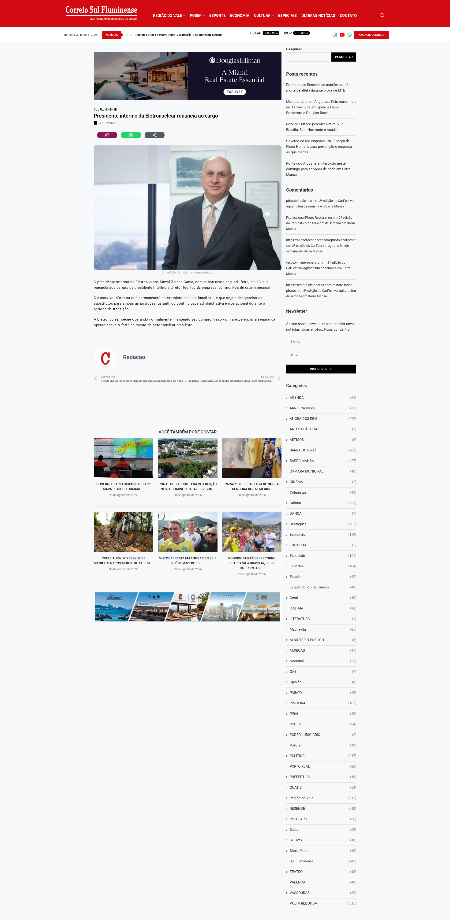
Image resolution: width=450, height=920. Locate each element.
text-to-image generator (303, 262)
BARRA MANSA (323, 461)
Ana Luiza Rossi (323, 408)
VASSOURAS (323, 893)
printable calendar (299, 201)
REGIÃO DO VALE (167, 15)
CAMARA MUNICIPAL (323, 471)
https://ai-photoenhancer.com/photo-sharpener (321, 240)
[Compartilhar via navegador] (155, 135)
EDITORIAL (323, 545)
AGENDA (323, 397)
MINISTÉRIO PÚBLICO (323, 640)
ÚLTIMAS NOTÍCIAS (318, 15)
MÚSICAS (323, 650)
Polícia (323, 745)
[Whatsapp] (349, 34)
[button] (127, 35)
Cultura (323, 503)
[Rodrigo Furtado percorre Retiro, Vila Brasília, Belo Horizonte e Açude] (251, 532)
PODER (196, 15)
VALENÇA (323, 882)
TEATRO (323, 872)
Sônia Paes (323, 851)
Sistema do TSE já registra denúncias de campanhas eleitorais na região (179, 35)
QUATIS (323, 787)
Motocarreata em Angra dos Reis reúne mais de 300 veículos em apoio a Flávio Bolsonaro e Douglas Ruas (321, 107)
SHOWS (323, 840)
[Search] (382, 15)
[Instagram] (334, 34)
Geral (323, 598)
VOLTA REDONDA (323, 903)
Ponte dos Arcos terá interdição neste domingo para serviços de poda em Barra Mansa (318, 169)
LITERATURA (323, 619)
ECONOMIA (239, 15)
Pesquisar (294, 49)
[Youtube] (342, 34)
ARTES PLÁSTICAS (323, 429)
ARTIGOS (323, 440)
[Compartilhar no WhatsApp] (131, 135)
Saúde (323, 830)
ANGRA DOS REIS (323, 419)
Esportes (323, 566)
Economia (323, 534)
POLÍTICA (323, 756)
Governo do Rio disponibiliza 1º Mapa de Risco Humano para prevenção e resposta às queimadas (319, 146)
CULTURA (262, 15)
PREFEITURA (323, 777)
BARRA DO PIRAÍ (323, 450)
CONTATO (348, 15)
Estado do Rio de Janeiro (323, 587)
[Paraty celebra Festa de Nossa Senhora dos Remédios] (251, 458)
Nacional (323, 661)
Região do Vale (323, 798)
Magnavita (323, 629)
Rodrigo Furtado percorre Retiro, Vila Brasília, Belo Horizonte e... (251, 563)
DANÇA (323, 513)
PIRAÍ (323, 714)
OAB (323, 671)
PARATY (323, 693)
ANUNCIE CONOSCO (371, 35)
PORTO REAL (323, 766)
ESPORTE (217, 15)
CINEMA (323, 482)
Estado (323, 577)
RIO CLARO (323, 819)
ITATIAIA (323, 608)
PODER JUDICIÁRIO (323, 735)
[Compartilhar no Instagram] (107, 135)
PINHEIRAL (323, 703)
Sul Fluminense (105, 109)
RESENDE (323, 808)
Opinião (323, 682)
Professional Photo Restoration (309, 217)
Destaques (323, 524)
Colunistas (323, 492)
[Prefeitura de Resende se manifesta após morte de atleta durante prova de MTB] (123, 532)
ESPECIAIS (287, 15)
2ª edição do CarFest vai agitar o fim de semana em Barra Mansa (320, 223)
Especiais (323, 556)
